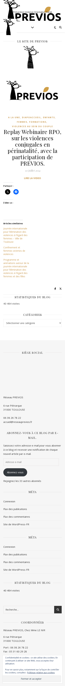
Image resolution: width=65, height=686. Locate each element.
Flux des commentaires (16, 516)
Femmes (22, 122)
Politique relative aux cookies (41, 672)
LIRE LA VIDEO (32, 178)
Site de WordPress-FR (16, 524)
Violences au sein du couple (32, 126)
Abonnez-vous (15, 472)
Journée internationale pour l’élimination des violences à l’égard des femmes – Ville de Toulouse (15, 235)
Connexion (9, 501)
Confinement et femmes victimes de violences (14, 251)
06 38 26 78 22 (12, 417)
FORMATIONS (37, 122)
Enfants (49, 117)
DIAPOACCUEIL (31, 117)
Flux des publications (15, 509)
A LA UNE (14, 117)
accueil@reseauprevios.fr (17, 422)
